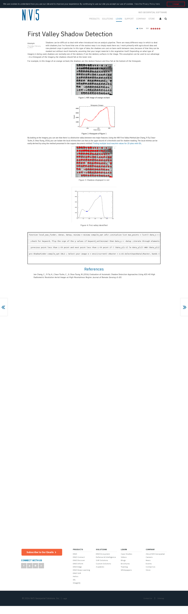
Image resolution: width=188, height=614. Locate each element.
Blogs (123, 560)
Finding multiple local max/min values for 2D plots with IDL (117, 143)
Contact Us (150, 567)
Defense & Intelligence (106, 557)
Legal (65, 598)
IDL (74, 580)
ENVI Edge (77, 567)
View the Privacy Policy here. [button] (147, 4)
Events (149, 563)
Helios (75, 576)
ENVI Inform (78, 563)
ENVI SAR (77, 573)
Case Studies (126, 554)
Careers (149, 557)
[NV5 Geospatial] (31, 15)
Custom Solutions (103, 563)
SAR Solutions (102, 560)
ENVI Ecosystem (103, 554)
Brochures (125, 563)
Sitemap (160, 598)
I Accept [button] (176, 4)
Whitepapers (126, 570)
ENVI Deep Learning (81, 570)
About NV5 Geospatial (155, 554)
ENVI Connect (79, 557)
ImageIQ (76, 583)
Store (148, 570)
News (148, 560)
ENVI (75, 554)
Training (124, 567)
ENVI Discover (79, 560)
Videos (124, 557)
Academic (100, 567)
